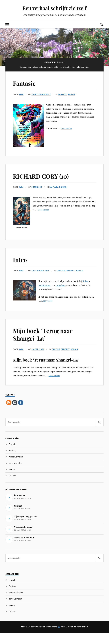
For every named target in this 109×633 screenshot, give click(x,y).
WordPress (51, 627)
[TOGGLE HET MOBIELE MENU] (7, 24)
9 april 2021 (38, 349)
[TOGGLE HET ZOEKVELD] (102, 24)
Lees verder (66, 128)
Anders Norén (81, 627)
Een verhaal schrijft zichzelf (54, 8)
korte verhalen (15, 463)
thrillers (12, 475)
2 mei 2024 (37, 187)
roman (71, 94)
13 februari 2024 (40, 271)
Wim (21, 94)
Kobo (85, 281)
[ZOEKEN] (100, 422)
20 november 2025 (41, 94)
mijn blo (60, 285)
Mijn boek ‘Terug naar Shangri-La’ (42, 334)
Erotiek (61, 271)
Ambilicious (44, 285)
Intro (20, 260)
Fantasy (62, 94)
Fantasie (24, 83)
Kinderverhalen (16, 456)
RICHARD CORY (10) (41, 176)
